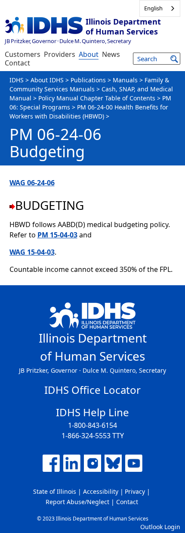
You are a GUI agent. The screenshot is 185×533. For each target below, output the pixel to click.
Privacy (135, 491)
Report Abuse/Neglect (77, 502)
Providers (59, 54)
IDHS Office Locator (92, 390)
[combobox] (159, 8)
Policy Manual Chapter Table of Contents (96, 98)
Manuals (125, 80)
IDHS (16, 80)
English (153, 8)
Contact (17, 63)
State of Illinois (54, 491)
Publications (88, 80)
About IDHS (47, 80)
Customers (22, 54)
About (89, 54)
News (111, 54)
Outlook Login (160, 527)
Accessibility (100, 491)
